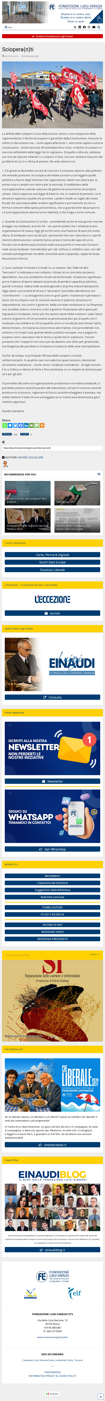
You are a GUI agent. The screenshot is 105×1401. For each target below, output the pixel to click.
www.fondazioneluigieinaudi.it (52, 1337)
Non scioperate (65, 501)
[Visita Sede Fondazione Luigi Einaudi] (52, 22)
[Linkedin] (26, 425)
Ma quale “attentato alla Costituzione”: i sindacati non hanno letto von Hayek (73, 526)
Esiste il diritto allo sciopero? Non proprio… (27, 500)
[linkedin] (79, 27)
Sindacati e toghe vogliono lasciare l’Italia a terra (27, 527)
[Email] (31, 425)
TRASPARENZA (52, 1372)
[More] (42, 425)
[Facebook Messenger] (10, 425)
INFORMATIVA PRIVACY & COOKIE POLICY (52, 1375)
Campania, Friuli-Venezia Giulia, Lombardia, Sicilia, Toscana (52, 1360)
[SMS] (36, 425)
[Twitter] (15, 425)
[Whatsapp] (4, 425)
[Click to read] (28, 493)
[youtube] (93, 27)
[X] (75, 27)
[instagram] (89, 27)
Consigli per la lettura (17, 955)
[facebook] (84, 27)
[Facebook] (20, 425)
